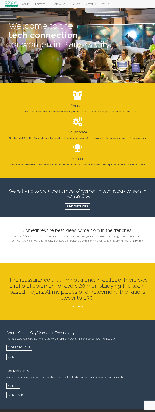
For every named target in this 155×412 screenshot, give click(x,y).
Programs (40, 3)
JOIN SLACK (15, 395)
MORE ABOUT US (19, 347)
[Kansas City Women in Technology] (11, 3)
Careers (76, 3)
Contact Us (90, 3)
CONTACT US (16, 356)
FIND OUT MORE (77, 206)
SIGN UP (13, 385)
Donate (105, 3)
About (25, 3)
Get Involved (59, 3)
